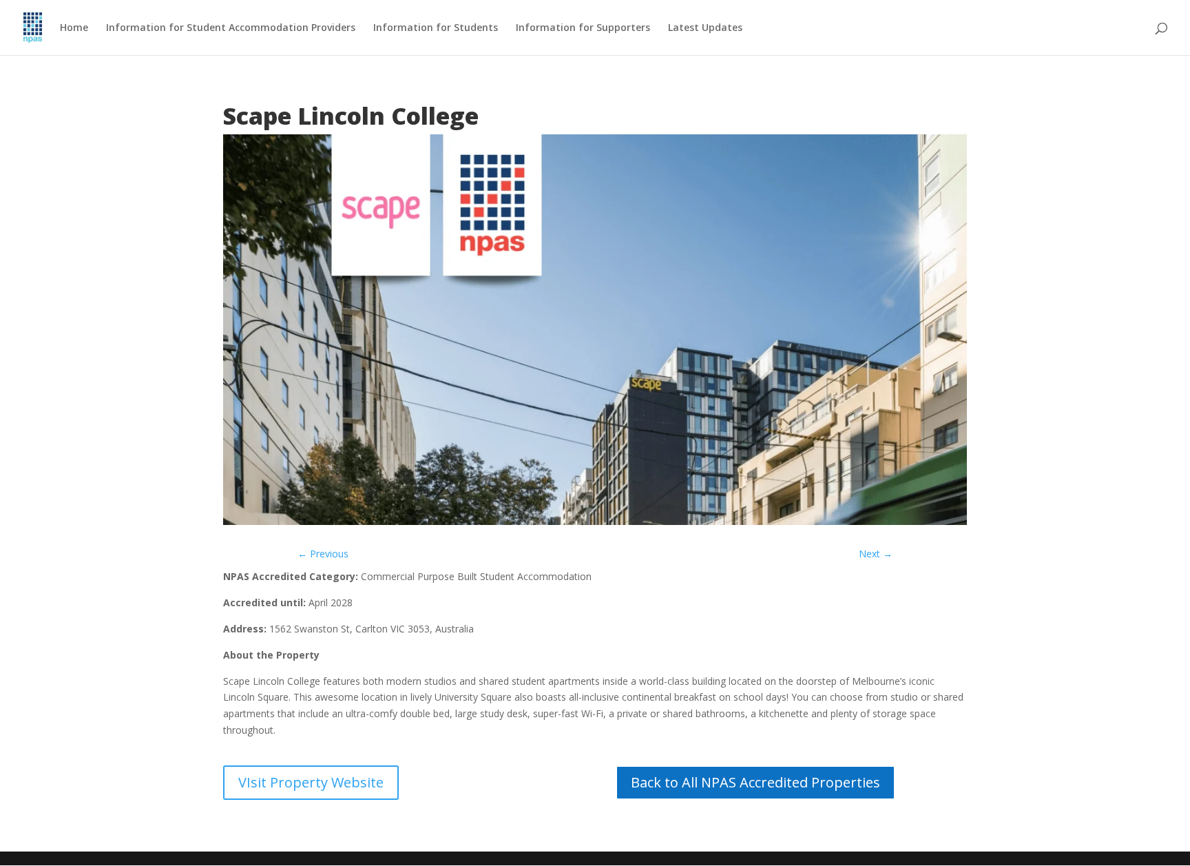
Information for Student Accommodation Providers (230, 28)
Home (74, 28)
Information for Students (435, 28)
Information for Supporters (583, 28)
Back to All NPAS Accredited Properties (755, 782)
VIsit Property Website (311, 782)
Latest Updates (705, 28)
